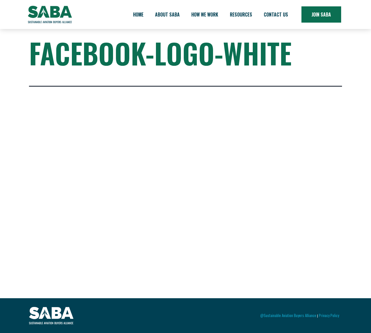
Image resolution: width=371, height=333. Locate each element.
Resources (241, 14)
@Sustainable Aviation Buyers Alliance (288, 315)
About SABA (167, 14)
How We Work (204, 14)
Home (138, 14)
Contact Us (276, 14)
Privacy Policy (329, 315)
